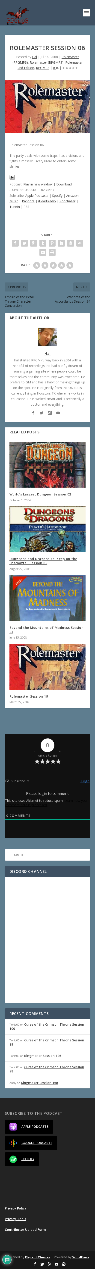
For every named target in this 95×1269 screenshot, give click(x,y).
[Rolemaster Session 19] (47, 666)
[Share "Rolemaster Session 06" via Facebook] (15, 243)
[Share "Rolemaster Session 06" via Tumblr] (43, 243)
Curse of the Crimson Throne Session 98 (46, 1069)
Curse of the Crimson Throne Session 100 (46, 1026)
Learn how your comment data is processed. (46, 802)
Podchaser (67, 201)
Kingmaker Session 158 (39, 1083)
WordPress (80, 1257)
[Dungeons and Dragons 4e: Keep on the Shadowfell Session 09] (47, 529)
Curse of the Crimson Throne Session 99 (46, 1042)
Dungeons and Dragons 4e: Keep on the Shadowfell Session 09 (43, 561)
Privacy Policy (15, 1208)
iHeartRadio (47, 201)
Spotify (57, 195)
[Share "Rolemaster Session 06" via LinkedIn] (61, 243)
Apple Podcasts (36, 195)
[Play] (12, 179)
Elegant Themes (37, 1257)
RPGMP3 (42, 68)
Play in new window (38, 184)
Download (64, 184)
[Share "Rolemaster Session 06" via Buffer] (70, 243)
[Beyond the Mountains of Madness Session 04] (47, 598)
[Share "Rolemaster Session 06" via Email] (43, 252)
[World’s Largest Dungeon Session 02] (47, 465)
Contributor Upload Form (25, 1229)
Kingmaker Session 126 (42, 1055)
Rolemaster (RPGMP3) (46, 62)
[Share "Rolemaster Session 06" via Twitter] (24, 243)
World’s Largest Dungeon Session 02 (40, 494)
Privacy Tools (15, 1219)
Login (84, 781)
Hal (34, 57)
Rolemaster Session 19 (28, 696)
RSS (26, 206)
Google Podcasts (36, 1143)
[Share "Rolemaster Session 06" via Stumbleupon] (79, 243)
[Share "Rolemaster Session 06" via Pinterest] (52, 243)
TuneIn (14, 206)
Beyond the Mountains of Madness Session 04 (46, 629)
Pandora (28, 201)
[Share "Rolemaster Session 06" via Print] (52, 252)
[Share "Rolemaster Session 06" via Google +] (33, 243)
